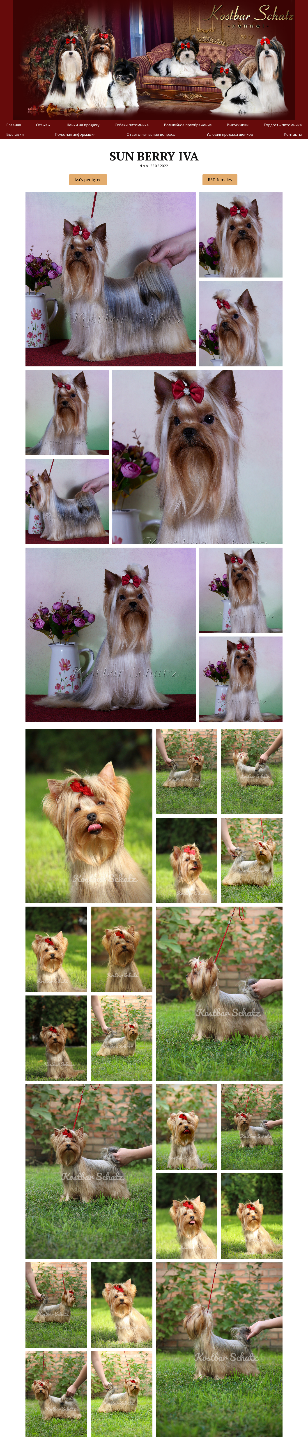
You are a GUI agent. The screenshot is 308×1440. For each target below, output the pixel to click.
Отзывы (43, 124)
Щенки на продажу (82, 124)
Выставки (15, 134)
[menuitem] (13, 125)
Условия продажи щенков (230, 134)
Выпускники (237, 124)
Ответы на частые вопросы (151, 134)
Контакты (293, 134)
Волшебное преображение (188, 124)
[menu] (154, 129)
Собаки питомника (132, 124)
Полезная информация (75, 134)
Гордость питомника (283, 124)
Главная (13, 124)
